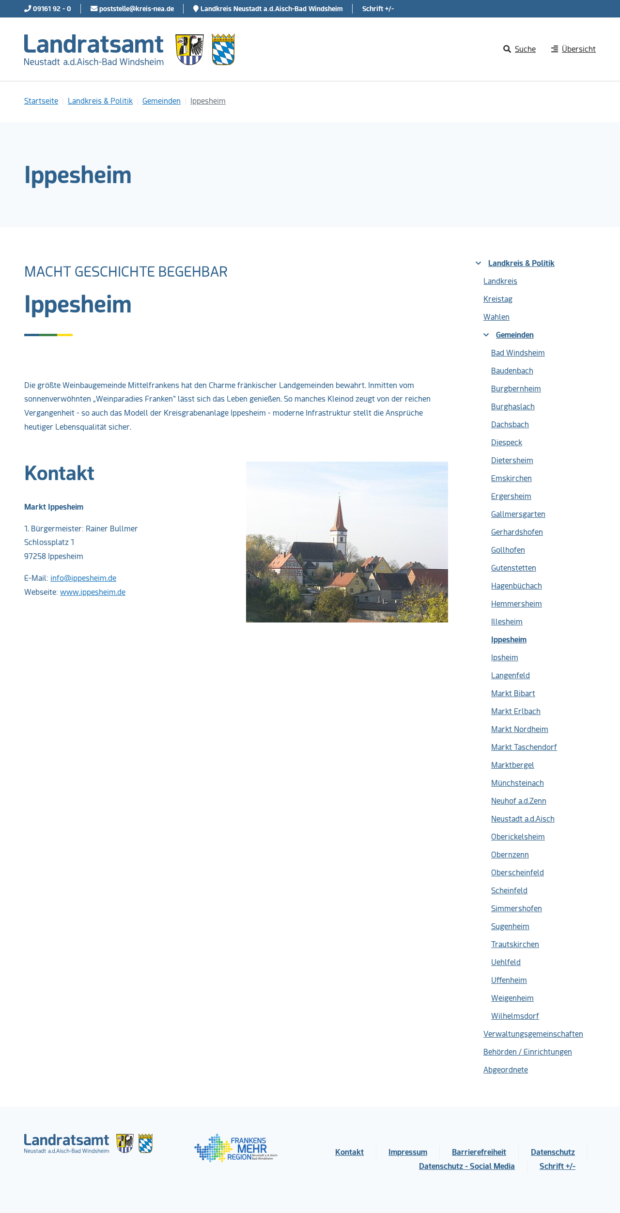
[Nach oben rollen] (598, 1191)
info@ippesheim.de (83, 578)
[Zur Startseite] (129, 49)
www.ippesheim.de (92, 592)
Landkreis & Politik (521, 263)
